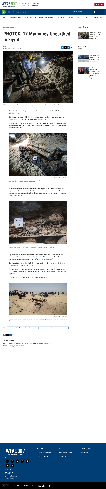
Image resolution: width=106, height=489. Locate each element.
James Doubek (13, 47)
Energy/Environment (30, 328)
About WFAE (40, 449)
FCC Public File (62, 456)
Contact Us (62, 449)
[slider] (11, 12)
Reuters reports (40, 119)
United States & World (9, 27)
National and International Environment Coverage (53, 328)
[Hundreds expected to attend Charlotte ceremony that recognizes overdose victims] (83, 35)
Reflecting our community (44, 452)
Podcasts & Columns (46, 17)
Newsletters (97, 17)
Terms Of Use (84, 452)
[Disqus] (53, 378)
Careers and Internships (43, 456)
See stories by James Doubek (13, 346)
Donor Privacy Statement (65, 452)
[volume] (8, 12)
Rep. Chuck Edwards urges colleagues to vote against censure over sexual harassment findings (94, 73)
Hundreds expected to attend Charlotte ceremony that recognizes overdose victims (95, 36)
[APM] (16, 486)
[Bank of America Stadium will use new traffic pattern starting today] (83, 58)
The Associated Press (40, 257)
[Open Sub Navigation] (6, 17)
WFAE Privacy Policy (86, 449)
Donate (100, 4)
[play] (3, 12)
